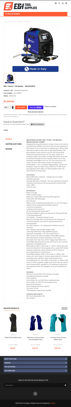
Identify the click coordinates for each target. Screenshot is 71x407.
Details (9, 139)
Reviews (9, 149)
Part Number (8, 93)
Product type (8, 90)
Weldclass (12, 96)
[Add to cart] (16, 328)
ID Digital (52, 403)
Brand (6, 96)
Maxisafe (13, 334)
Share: (6, 130)
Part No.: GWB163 (35, 344)
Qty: (6, 107)
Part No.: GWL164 (57, 344)
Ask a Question (38, 124)
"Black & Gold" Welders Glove (13, 337)
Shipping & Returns (14, 144)
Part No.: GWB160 (13, 344)
